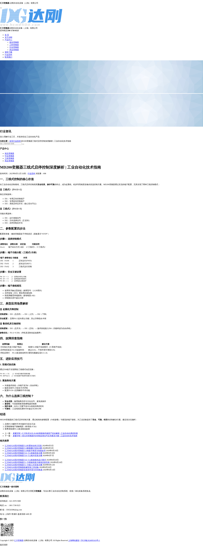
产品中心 (8, 40)
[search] (23, 144)
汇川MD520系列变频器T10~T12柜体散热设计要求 (25, 460)
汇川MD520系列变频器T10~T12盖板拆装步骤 (23, 453)
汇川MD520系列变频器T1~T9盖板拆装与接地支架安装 (27, 462)
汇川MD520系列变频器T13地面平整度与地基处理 (25, 451)
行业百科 (8, 55)
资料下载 (8, 52)
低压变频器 (14, 42)
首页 (11, 141)
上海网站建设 (74, 540)
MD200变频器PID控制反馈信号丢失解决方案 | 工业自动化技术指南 (45, 436)
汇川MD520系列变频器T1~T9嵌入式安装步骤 (23, 465)
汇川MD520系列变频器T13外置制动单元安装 (23, 446)
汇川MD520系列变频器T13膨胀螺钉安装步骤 (23, 448)
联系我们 (8, 57)
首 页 (7, 35)
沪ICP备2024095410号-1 (90, 540)
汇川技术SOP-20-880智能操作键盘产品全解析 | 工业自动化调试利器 (45, 433)
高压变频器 (14, 50)
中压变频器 (14, 47)
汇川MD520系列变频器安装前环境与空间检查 (24, 470)
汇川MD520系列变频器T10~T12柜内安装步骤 (23, 456)
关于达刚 (8, 37)
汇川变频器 (18, 540)
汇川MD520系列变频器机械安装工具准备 (22, 467)
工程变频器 (14, 45)
